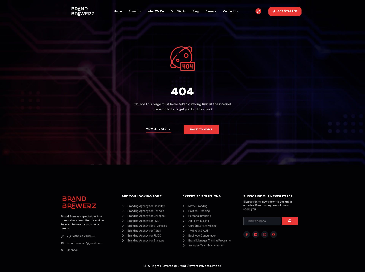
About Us (135, 11)
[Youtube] (273, 234)
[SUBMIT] (290, 221)
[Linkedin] (255, 234)
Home (118, 11)
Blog (196, 11)
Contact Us (230, 11)
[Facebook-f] (246, 234)
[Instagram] (264, 234)
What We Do (156, 11)
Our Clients (178, 11)
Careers (211, 11)
